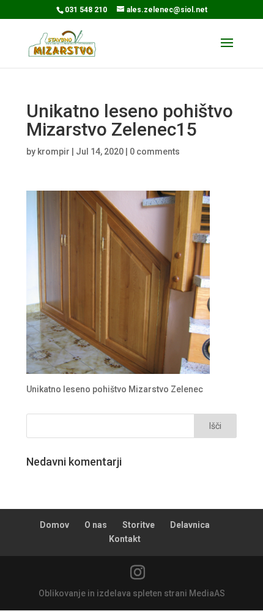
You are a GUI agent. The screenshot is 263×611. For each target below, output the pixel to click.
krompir (53, 151)
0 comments (155, 151)
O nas (95, 525)
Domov (54, 525)
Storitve (138, 525)
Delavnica (190, 525)
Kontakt (125, 539)
